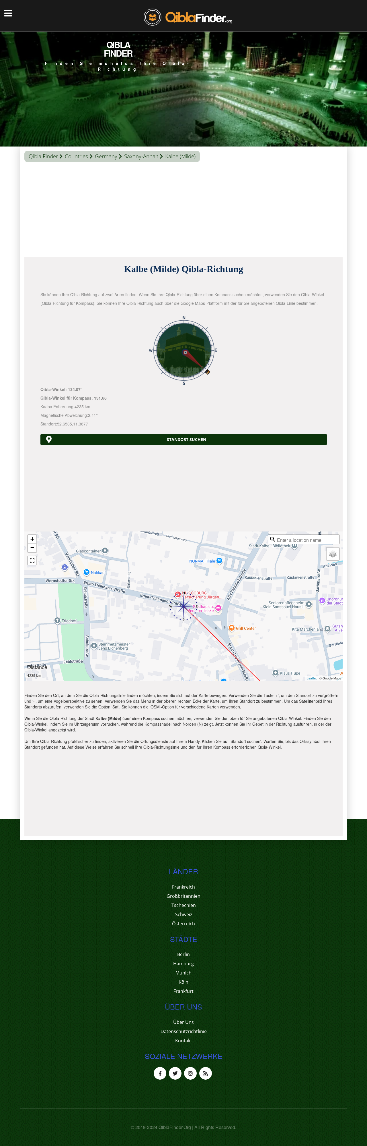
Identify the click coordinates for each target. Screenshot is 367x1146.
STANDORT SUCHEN (186, 439)
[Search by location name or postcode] (272, 539)
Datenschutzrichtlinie (184, 1031)
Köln (183, 982)
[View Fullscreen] (32, 560)
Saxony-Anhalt (141, 156)
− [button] (32, 547)
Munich (183, 973)
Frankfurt (183, 991)
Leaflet (312, 678)
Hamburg (183, 963)
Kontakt (183, 1040)
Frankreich (183, 887)
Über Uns (183, 1022)
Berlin (183, 954)
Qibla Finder (43, 156)
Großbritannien (183, 896)
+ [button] (32, 539)
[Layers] (333, 554)
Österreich (183, 923)
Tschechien (183, 905)
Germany (106, 156)
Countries (76, 156)
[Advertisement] (183, 211)
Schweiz (183, 914)
